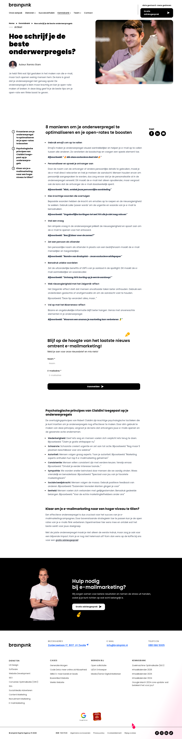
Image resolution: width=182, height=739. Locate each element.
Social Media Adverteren (20, 690)
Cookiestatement (114, 733)
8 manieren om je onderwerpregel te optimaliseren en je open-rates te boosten (25, 137)
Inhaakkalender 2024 (142, 678)
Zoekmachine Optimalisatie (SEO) (148, 665)
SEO (11, 677)
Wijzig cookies (130, 733)
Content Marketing (18, 694)
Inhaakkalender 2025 (142, 673)
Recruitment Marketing (19, 698)
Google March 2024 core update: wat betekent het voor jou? (150, 684)
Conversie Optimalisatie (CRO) (23, 682)
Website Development (19, 673)
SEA (10, 686)
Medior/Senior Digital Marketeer (106, 673)
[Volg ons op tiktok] (171, 733)
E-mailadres (54, 370)
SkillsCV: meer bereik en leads (64, 673)
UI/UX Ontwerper (99, 669)
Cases (53, 660)
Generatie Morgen (59, 665)
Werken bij (97, 660)
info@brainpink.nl (117, 645)
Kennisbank (139, 660)
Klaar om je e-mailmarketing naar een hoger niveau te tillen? (25, 173)
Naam (51, 358)
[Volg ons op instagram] (162, 733)
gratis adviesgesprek (67, 540)
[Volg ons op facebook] (157, 733)
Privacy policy (98, 733)
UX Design (13, 665)
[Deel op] (151, 133)
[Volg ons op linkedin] (166, 733)
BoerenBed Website (59, 678)
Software (13, 669)
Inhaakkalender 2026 (142, 669)
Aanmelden (93, 386)
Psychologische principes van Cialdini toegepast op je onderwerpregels (24, 156)
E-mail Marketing (17, 703)
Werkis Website (57, 682)
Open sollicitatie (98, 665)
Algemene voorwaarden (80, 733)
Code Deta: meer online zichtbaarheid (68, 669)
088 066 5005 (156, 645)
